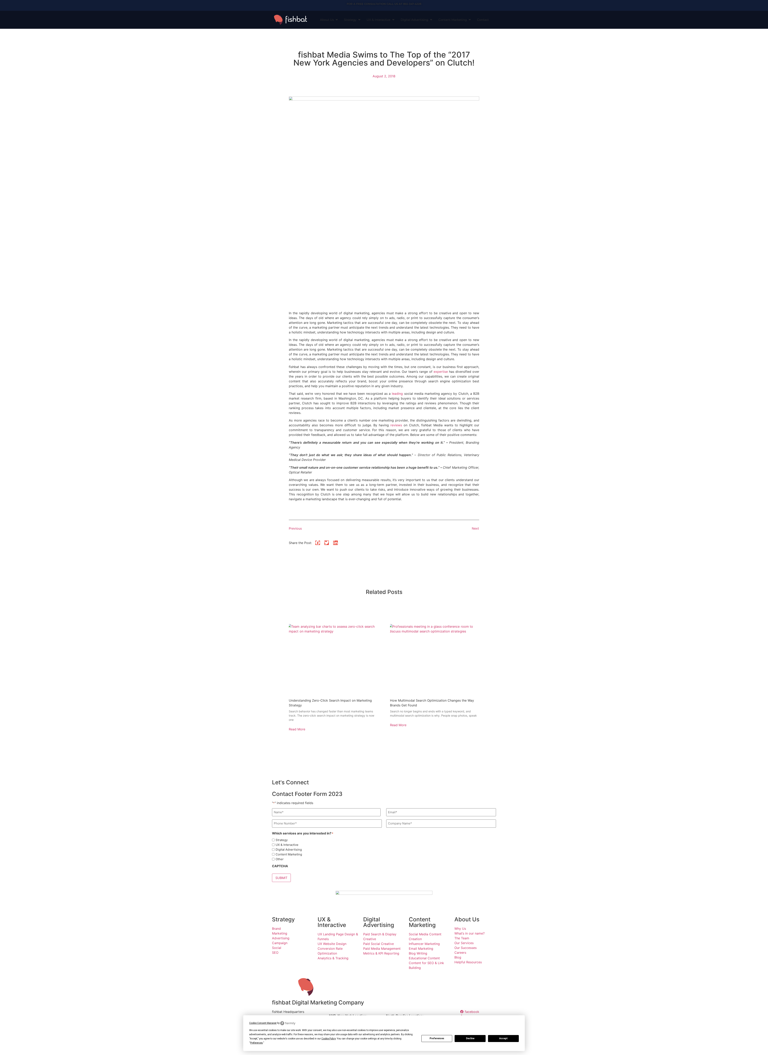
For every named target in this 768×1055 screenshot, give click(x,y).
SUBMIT (281, 878)
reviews (396, 425)
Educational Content (424, 958)
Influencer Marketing (424, 944)
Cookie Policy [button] (328, 1038)
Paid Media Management (382, 949)
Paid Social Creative (378, 944)
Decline (470, 1038)
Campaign (279, 943)
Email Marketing (421, 949)
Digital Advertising (414, 20)
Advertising (280, 938)
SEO (275, 953)
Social (276, 948)
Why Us (460, 929)
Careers (460, 953)
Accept (503, 1038)
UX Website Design (332, 944)
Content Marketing (452, 20)
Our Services (464, 943)
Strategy (350, 20)
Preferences (437, 1038)
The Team (461, 938)
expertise (441, 372)
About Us (327, 20)
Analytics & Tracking (333, 958)
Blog (457, 957)
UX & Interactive (378, 20)
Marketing (279, 933)
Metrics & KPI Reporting (381, 953)
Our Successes (465, 948)
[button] (317, 543)
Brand (276, 929)
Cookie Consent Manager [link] (263, 1023)
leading (397, 394)
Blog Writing (418, 953)
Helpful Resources (468, 962)
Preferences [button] (256, 1042)
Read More (297, 729)
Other (280, 859)
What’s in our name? (469, 933)
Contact (483, 20)
